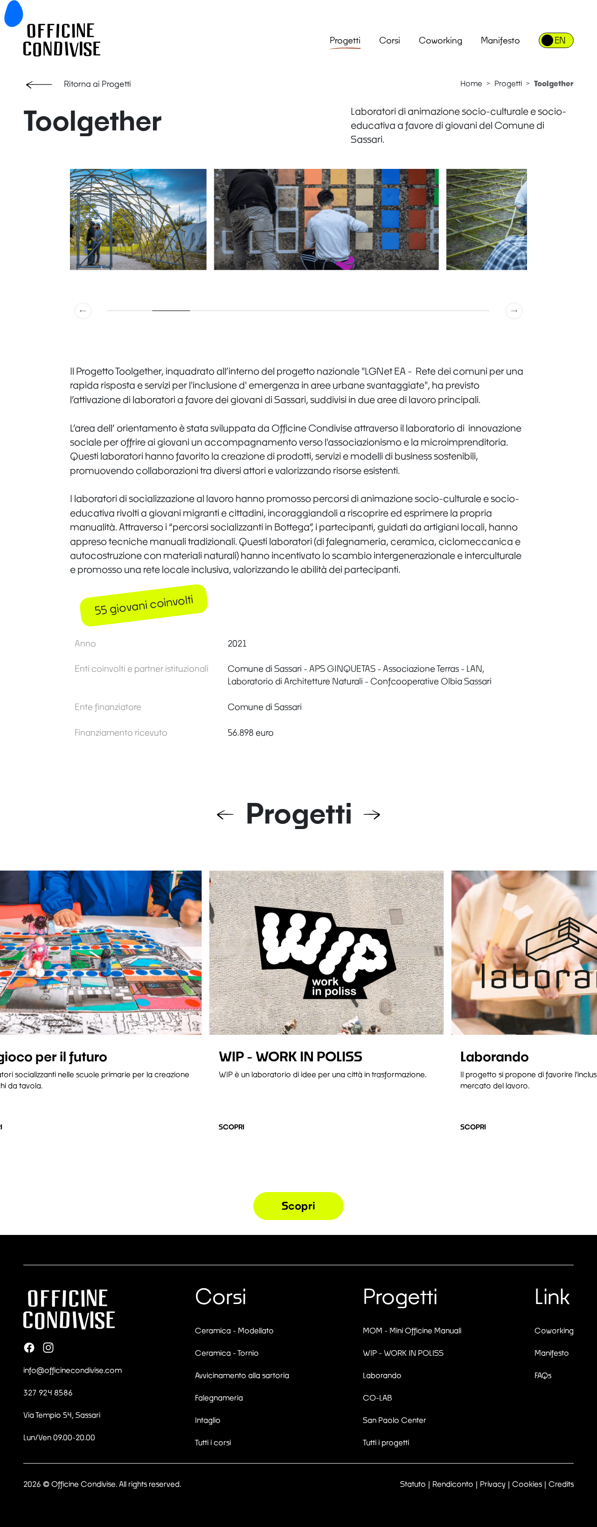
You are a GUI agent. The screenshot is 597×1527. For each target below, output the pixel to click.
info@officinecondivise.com (72, 1370)
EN (560, 40)
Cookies (527, 1483)
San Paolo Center (394, 1419)
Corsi (389, 40)
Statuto (413, 1483)
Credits (561, 1483)
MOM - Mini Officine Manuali (412, 1330)
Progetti (345, 40)
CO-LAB (377, 1397)
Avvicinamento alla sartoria (242, 1375)
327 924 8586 (48, 1392)
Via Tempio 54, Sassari (61, 1414)
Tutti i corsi (213, 1442)
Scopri (231, 1127)
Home (471, 83)
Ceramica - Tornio (227, 1352)
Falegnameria (219, 1397)
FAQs (543, 1375)
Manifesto (500, 40)
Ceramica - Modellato (234, 1330)
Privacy (493, 1483)
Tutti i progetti (386, 1442)
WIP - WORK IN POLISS (403, 1352)
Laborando (382, 1375)
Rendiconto (452, 1483)
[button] (83, 310)
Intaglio (208, 1419)
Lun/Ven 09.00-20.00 (59, 1437)
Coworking (440, 40)
